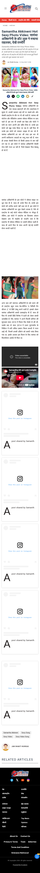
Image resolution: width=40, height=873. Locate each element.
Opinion (24, 822)
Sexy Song (26, 733)
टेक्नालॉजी (24, 808)
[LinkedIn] (22, 96)
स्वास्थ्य (4, 812)
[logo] (20, 8)
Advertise (32, 842)
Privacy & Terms (11, 842)
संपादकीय (24, 798)
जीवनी (4, 822)
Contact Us (25, 836)
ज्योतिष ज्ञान (6, 818)
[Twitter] (13, 96)
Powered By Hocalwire (20, 865)
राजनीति (23, 789)
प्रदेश (4, 798)
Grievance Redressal (20, 853)
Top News (25, 818)
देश (3, 789)
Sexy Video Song (22, 737)
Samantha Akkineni (10, 733)
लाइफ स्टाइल (6, 808)
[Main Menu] (5, 9)
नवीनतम (23, 827)
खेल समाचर (25, 804)
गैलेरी (4, 827)
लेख (22, 793)
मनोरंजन (12, 25)
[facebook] (8, 96)
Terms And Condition (20, 847)
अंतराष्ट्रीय (5, 793)
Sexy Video (7, 737)
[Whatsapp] (18, 96)
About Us (14, 836)
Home (5, 25)
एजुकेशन (24, 812)
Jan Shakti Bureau (20, 746)
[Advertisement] (20, 178)
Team (23, 842)
